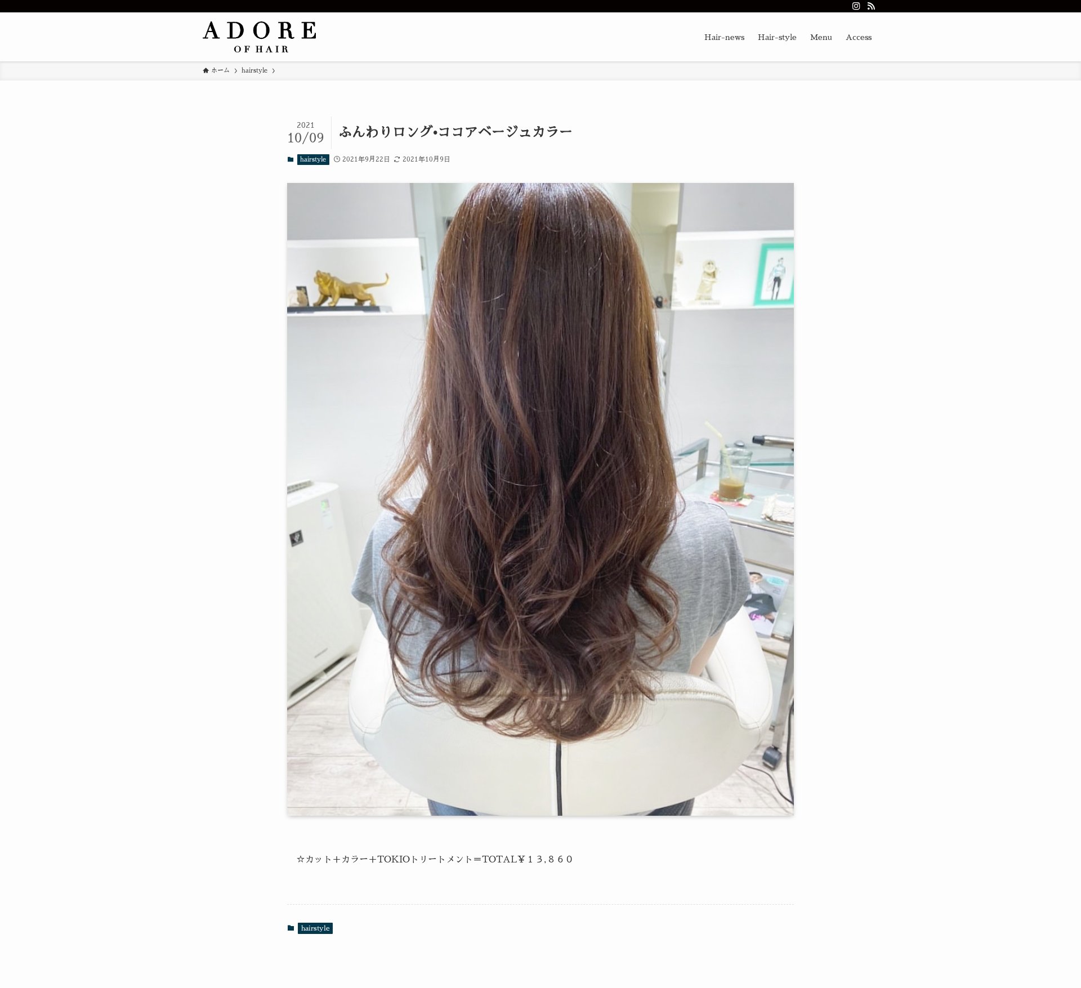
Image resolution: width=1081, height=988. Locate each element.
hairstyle (313, 160)
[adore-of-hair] (259, 36)
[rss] (871, 6)
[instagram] (856, 6)
